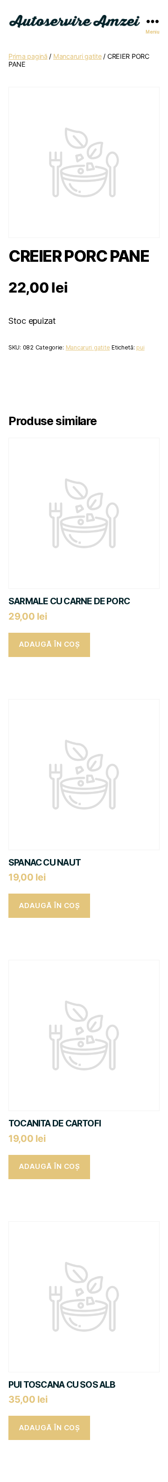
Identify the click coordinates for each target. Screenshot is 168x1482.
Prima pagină (28, 56)
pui (140, 347)
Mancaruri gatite (77, 56)
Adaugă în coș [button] (49, 644)
